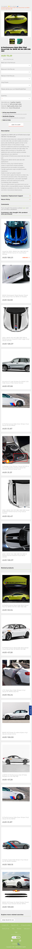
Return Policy (5, 199)
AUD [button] (18, 937)
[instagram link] (20, 941)
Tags (16, 932)
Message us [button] (30, 710)
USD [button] (14, 937)
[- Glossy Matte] (16, 85)
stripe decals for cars (8, 920)
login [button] (24, 208)
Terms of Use (5, 928)
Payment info (14, 925)
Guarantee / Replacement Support (12, 196)
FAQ (13, 928)
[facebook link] (12, 941)
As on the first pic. (8, 59)
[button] (12, 41)
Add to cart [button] (16, 124)
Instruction (27, 928)
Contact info (5, 925)
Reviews (19, 928)
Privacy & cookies (25, 925)
